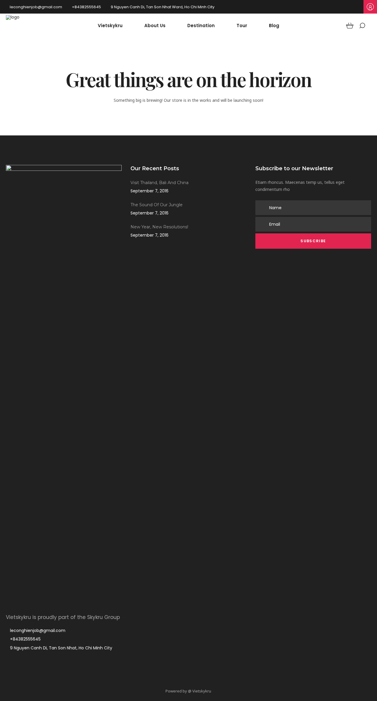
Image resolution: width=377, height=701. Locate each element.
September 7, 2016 (149, 191)
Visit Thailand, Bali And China (159, 182)
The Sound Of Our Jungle (156, 204)
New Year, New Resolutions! (159, 227)
